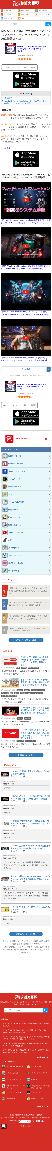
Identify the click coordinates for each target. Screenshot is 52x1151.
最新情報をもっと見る (26, 755)
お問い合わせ (12, 1120)
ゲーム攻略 (7, 10)
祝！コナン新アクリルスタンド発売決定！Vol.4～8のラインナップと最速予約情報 (28, 603)
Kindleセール (8, 18)
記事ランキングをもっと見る (26, 640)
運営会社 (35, 1117)
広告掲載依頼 (44, 1117)
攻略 (25, 67)
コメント (24, 18)
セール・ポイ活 (44, 14)
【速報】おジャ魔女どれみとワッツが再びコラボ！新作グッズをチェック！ (27, 629)
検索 (48, 24)
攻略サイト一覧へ (43, 1106)
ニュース (6, 67)
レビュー (16, 67)
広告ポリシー (24, 1117)
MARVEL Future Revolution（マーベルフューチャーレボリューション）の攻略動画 (26, 102)
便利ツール (25, 10)
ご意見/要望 (30, 1115)
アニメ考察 (7, 14)
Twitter (33, 1121)
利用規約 (39, 1115)
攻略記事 (8, 98)
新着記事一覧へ (44, 1057)
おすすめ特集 (43, 10)
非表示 (28, 94)
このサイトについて (16, 1115)
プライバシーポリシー (10, 1117)
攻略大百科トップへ (23, 438)
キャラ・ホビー (26, 14)
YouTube (38, 1121)
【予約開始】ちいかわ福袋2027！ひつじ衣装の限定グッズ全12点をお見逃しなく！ (28, 617)
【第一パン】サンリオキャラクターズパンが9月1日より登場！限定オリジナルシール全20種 (28, 590)
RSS (42, 1121)
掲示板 (33, 67)
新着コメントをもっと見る (26, 934)
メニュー (3, 1127)
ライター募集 (25, 1121)
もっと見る (6, 148)
